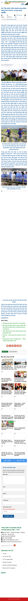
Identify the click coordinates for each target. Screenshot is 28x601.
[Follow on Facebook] (14, 545)
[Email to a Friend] (15, 346)
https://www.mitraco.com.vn (14, 541)
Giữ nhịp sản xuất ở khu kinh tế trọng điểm (14, 323)
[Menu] (2, 2)
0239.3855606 (8, 538)
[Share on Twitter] (12, 346)
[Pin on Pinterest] (18, 346)
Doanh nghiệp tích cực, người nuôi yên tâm (20, 460)
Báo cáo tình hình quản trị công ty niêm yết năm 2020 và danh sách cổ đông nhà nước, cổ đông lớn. (14, 327)
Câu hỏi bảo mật (7, 507)
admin (15, 19)
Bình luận (5, 474)
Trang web (5, 500)
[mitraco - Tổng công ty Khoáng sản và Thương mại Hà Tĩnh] (15, 2)
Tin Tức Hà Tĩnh (13, 351)
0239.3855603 (11, 536)
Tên (4, 487)
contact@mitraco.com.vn (12, 540)
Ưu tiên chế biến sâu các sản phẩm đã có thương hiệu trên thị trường (7, 460)
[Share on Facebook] (10, 346)
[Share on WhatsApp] (7, 346)
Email (4, 493)
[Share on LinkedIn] (20, 346)
